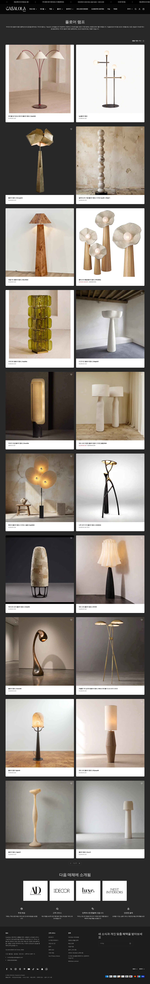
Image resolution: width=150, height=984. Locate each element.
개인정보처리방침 (16, 977)
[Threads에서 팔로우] (20, 969)
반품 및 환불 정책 (73, 940)
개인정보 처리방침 (73, 937)
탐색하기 (68, 9)
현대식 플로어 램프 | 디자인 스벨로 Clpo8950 (21, 525)
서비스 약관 (26, 977)
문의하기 (51, 937)
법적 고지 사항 (48, 977)
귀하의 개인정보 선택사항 (75, 953)
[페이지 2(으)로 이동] (79, 863)
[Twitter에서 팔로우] (11, 969)
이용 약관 (71, 947)
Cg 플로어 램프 (83, 116)
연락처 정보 (40, 977)
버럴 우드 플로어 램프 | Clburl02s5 (18, 280)
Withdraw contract (73, 961)
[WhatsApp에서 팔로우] (46, 969)
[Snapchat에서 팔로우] (42, 969)
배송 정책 (71, 943)
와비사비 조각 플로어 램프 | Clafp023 (19, 607)
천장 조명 (32, 9)
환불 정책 (8, 977)
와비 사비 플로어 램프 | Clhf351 (88, 607)
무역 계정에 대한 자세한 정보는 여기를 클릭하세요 (134, 2)
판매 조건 (51, 950)
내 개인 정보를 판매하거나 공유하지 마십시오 (78, 957)
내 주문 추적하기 (53, 940)
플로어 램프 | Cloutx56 (14, 689)
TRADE (115, 9)
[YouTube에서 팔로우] (29, 969)
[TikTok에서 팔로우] (33, 969)
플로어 (59, 9)
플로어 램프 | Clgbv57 (14, 852)
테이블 (42, 9)
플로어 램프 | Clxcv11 (85, 852)
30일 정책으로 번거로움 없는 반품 (102, 2)
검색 (50, 947)
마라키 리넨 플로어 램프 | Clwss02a (18, 443)
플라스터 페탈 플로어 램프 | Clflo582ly (90, 280)
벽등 (50, 9)
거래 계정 (51, 953)
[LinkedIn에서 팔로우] (38, 969)
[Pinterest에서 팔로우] (24, 969)
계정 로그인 (52, 943)
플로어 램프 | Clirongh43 (15, 198)
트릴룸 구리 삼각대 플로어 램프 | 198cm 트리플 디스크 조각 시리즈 (98, 689)
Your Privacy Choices (54, 956)
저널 (108, 9)
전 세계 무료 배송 (77, 2)
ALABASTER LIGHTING (97, 9)
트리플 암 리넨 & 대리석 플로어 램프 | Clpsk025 (22, 116)
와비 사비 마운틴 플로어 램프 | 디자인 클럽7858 (93, 443)
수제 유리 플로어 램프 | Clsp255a (17, 361)
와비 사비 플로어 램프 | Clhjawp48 (89, 770)
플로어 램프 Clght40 (14, 770)
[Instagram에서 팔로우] (15, 969)
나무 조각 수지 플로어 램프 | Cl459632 (90, 525)
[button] (71, 47)
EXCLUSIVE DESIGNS (82, 9)
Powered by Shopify (20, 975)
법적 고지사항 (72, 950)
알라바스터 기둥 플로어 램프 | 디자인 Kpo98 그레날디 (94, 198)
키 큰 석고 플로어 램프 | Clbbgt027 (89, 361)
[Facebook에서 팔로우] (7, 969)
